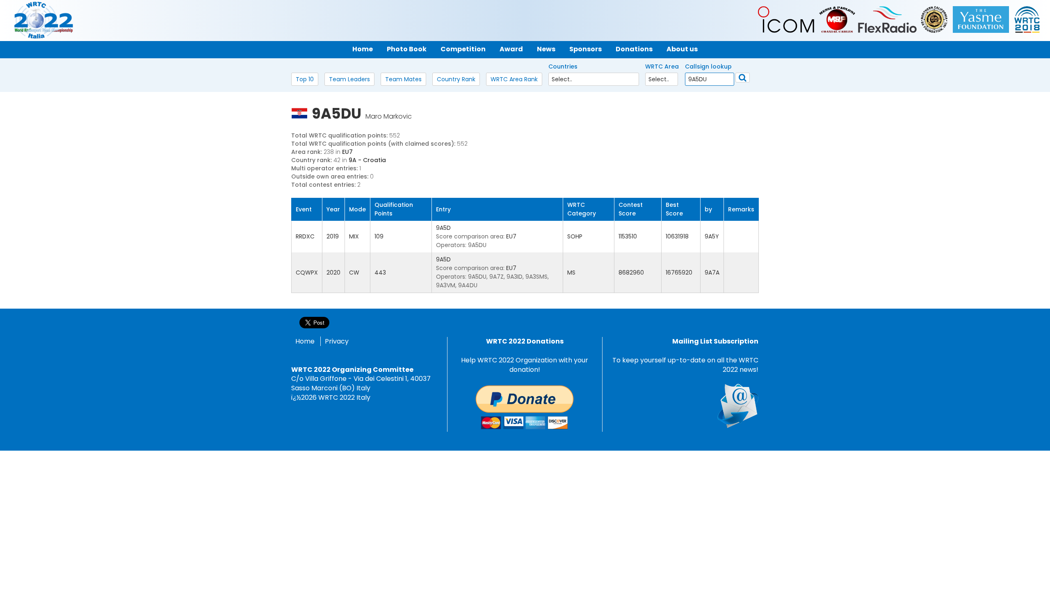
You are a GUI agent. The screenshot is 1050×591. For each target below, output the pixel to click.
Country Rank (456, 79)
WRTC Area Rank (514, 79)
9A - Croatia (367, 160)
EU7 (347, 152)
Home (305, 341)
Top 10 (305, 79)
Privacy (337, 341)
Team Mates (403, 79)
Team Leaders (349, 79)
